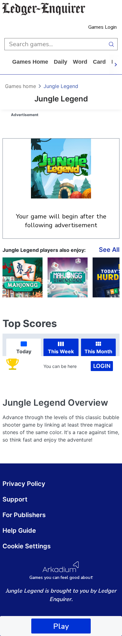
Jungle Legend (60, 86)
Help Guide (19, 530)
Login (101, 366)
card (99, 62)
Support (15, 499)
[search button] (111, 44)
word (80, 62)
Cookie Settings (27, 546)
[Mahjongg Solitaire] (23, 277)
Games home (30, 62)
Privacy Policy (24, 483)
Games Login (102, 27)
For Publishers (24, 515)
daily (60, 62)
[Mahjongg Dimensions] (68, 277)
